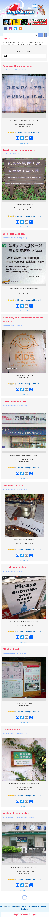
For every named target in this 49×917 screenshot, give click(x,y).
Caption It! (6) (24, 227)
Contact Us (44, 906)
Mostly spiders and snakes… (17, 813)
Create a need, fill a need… (16, 401)
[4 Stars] (13, 132)
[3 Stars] (12, 132)
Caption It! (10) (24, 642)
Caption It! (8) (24, 478)
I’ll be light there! (11, 649)
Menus (20, 489)
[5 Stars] (15, 132)
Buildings (21, 405)
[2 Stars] (10, 132)
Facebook (5, 28)
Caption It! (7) (24, 143)
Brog (8, 906)
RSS (20, 28)
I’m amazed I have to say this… (18, 66)
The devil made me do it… (15, 567)
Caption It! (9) (24, 311)
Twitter (15, 28)
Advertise (35, 906)
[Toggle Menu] (44, 35)
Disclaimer (25, 909)
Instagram (10, 28)
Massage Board (23, 906)
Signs (27, 70)
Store (14, 906)
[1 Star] (8, 132)
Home (2, 906)
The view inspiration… (13, 729)
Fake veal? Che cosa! (13, 485)
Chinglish (22, 70)
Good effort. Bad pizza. (14, 234)
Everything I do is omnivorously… (19, 150)
